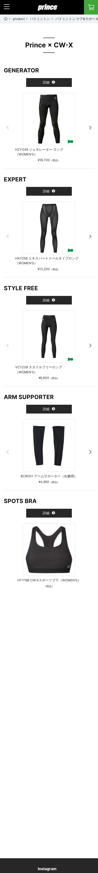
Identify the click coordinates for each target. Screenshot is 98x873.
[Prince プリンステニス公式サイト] (48, 9)
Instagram (47, 868)
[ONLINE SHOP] (91, 7)
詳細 (46, 82)
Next (90, 127)
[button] (7, 7)
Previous (7, 127)
